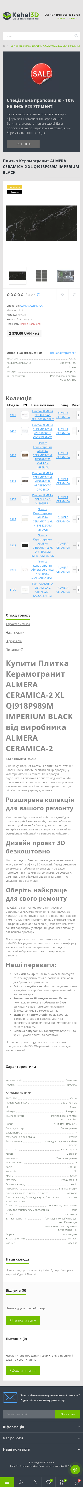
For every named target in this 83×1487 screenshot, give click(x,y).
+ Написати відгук (23, 1320)
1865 (13, 519)
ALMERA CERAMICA (31, 305)
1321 (13, 415)
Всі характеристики (63, 353)
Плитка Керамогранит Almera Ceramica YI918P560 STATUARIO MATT (42, 570)
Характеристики (18, 624)
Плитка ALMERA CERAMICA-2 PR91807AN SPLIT (42, 415)
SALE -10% (23, 144)
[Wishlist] (62, 294)
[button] (35, 1482)
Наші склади (15, 632)
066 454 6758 (71, 14)
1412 (13, 455)
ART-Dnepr (48, 1462)
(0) (38, 294)
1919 (13, 569)
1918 (13, 545)
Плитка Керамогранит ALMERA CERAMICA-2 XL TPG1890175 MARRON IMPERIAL (43, 455)
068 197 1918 (53, 14)
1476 (13, 499)
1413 (13, 481)
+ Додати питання (23, 1370)
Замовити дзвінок (67, 18)
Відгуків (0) (14, 641)
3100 (13, 589)
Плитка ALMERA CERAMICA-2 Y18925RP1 (42, 499)
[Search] (76, 36)
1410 (13, 431)
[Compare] (74, 294)
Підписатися (67, 1414)
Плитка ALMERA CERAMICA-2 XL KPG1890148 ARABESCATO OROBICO (42, 481)
